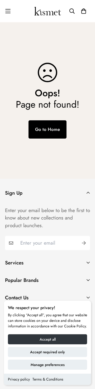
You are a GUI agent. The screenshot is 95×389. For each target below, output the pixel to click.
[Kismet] (47, 11)
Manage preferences (48, 364)
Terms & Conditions (47, 379)
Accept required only (47, 352)
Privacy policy (19, 379)
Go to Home (47, 129)
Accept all (48, 339)
